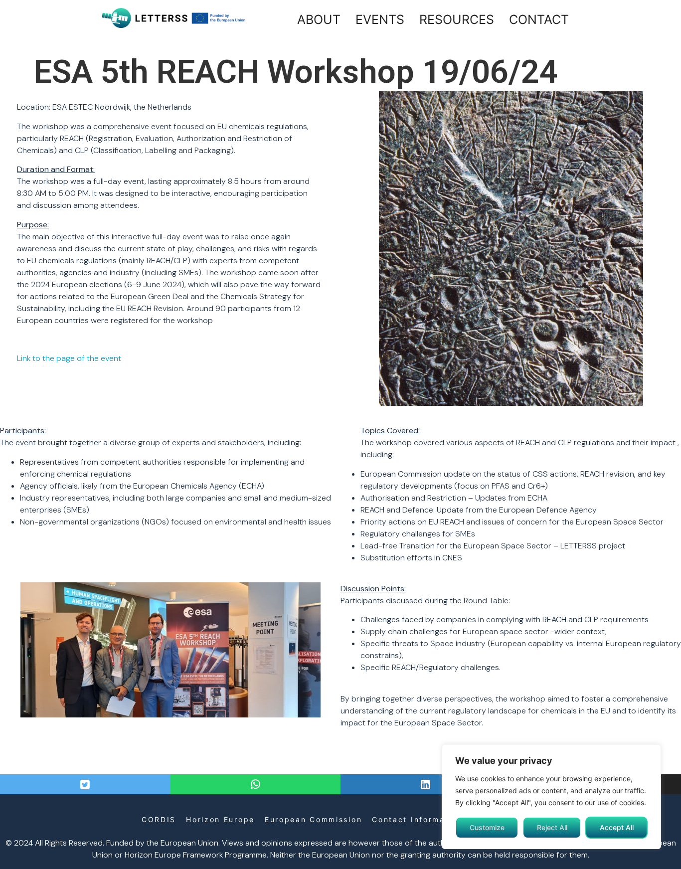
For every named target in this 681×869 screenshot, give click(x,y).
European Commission (313, 819)
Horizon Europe (220, 819)
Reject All (552, 827)
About (318, 19)
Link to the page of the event (69, 358)
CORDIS (159, 819)
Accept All (617, 827)
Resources (456, 19)
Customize (487, 827)
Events (379, 19)
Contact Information (417, 819)
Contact (539, 19)
